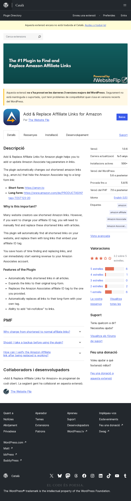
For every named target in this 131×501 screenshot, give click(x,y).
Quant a (8, 413)
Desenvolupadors (78, 425)
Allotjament (10, 425)
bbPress (10, 454)
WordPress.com (15, 442)
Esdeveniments (108, 419)
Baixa (122, 116)
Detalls (11, 135)
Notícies (8, 419)
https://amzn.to (34, 187)
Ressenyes (30, 135)
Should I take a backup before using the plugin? (33, 342)
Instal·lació (51, 135)
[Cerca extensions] (39, 36)
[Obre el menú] (125, 5)
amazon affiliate (118, 212)
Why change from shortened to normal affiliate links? (36, 331)
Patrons (40, 431)
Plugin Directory (12, 15)
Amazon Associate (116, 219)
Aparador (41, 413)
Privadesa (9, 431)
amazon (122, 205)
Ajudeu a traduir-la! (95, 25)
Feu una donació (111, 425)
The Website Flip (38, 120)
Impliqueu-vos (107, 413)
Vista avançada (100, 236)
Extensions (42, 425)
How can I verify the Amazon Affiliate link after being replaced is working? (27, 354)
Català (15, 476)
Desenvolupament (77, 135)
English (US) (121, 197)
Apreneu (72, 413)
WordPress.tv (77, 431)
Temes (39, 419)
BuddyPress (12, 460)
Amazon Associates (117, 226)
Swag (104, 431)
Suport (123, 135)
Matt (8, 448)
